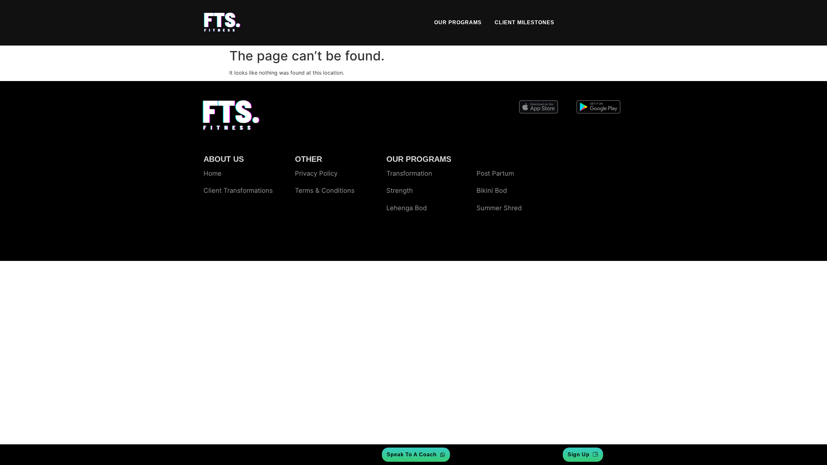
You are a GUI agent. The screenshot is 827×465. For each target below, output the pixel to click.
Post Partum (495, 173)
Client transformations (238, 190)
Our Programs (458, 22)
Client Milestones (524, 22)
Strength (399, 190)
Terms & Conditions (324, 190)
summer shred (499, 208)
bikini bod (491, 190)
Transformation (409, 173)
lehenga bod (406, 208)
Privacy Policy (316, 173)
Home (213, 173)
